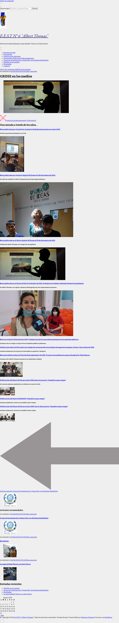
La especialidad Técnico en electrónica (15, 564)
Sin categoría (32, 71)
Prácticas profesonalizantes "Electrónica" (21, 121)
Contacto (6, 66)
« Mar (2, 615)
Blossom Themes (88, 617)
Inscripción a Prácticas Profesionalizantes (18, 58)
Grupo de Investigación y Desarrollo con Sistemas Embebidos (25, 60)
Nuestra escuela (9, 53)
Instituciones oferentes (12, 56)
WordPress (108, 617)
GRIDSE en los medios (11, 62)
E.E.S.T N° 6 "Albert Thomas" (24, 36)
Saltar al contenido (7, 1)
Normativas (7, 55)
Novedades (7, 64)
